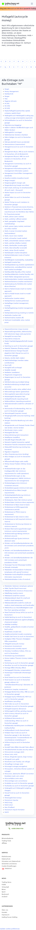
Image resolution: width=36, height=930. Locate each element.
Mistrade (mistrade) (11, 567)
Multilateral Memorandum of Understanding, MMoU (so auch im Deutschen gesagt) (16, 721)
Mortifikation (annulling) (13, 701)
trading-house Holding (9, 917)
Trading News (6, 882)
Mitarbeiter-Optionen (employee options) (19, 586)
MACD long (8, 802)
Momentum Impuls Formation (15, 809)
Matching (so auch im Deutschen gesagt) (19, 346)
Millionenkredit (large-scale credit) (16, 461)
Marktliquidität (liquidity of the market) (18, 272)
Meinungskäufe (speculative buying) (17, 394)
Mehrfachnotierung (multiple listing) (17, 382)
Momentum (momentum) (13, 646)
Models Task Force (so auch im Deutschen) (19, 636)
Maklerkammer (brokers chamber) (16, 135)
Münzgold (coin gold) (12, 759)
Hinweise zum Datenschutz (11, 861)
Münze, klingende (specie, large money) (18, 757)
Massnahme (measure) (12, 338)
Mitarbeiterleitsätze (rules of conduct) (17, 579)
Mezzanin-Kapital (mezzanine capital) (17, 442)
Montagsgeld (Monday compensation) (18, 670)
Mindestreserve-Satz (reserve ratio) (17, 517)
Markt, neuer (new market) (14, 236)
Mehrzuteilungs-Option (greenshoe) (17, 391)
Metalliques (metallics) (12, 437)
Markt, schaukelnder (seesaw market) (17, 240)
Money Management (12, 91)
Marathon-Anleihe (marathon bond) (17, 178)
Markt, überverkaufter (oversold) (16, 248)
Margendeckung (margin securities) (17, 185)
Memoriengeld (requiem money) (16, 413)
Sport (3, 892)
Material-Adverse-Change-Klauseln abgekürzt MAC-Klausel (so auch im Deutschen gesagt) (17, 353)
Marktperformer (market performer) (17, 301)
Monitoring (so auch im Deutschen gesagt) (19, 663)
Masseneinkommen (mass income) (16, 329)
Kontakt (4, 912)
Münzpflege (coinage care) (14, 764)
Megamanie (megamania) (13, 375)
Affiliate (4, 843)
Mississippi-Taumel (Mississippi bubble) (18, 565)
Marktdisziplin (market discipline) (16, 252)
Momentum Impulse (11, 800)
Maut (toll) (8, 365)
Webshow (8, 868)
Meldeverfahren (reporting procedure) (18, 401)
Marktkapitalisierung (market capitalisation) (19, 264)
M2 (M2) (7, 106)
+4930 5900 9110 (17, 828)
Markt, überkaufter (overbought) (16, 245)
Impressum (5, 914)
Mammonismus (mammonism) (15, 144)
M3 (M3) (7, 108)
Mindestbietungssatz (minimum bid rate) (19, 488)
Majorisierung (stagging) (13, 125)
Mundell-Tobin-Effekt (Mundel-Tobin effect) (19, 747)
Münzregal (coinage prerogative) (16, 766)
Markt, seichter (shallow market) (16, 243)
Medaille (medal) (10, 370)
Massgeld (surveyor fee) (13, 336)
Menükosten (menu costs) (13, 430)
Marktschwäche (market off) (14, 317)
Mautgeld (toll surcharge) (13, 367)
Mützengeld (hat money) (13, 797)
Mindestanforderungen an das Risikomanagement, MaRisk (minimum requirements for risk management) (18, 478)
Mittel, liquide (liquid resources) (15, 588)
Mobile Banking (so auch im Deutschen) (18, 617)
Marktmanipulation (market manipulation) (19, 279)
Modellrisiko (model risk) (13, 631)
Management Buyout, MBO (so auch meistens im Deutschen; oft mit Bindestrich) (17, 159)
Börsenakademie (7, 838)
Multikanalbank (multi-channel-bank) (17, 730)
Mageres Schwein (11, 101)
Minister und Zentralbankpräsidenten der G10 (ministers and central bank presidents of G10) (19, 553)
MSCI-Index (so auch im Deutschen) (17, 704)
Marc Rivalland (9, 807)
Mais (6, 98)
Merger (7, 96)
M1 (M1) (7, 103)
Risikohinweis (6, 856)
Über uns (5, 910)
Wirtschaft (5, 887)
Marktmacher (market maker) (14, 298)
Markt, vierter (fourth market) (14, 250)
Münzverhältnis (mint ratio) (14, 778)
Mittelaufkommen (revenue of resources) (18, 591)
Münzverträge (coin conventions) (16, 781)
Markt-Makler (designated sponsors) (17, 277)
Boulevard (5, 894)
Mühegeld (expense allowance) (15, 708)
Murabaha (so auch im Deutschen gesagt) (19, 783)
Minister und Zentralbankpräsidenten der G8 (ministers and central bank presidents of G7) (19, 545)
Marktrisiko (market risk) (13, 315)
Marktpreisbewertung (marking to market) (19, 313)
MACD (7, 812)
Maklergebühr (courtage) (13, 132)
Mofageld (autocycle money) (14, 644)
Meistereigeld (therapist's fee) (15, 396)
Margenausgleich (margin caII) (15, 183)
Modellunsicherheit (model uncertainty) (18, 634)
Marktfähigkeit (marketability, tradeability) (19, 260)
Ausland (4, 896)
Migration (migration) (12, 452)
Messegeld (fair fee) (11, 432)
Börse (4, 889)
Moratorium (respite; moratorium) (16, 689)
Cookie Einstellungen (9, 866)
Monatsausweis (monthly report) (16, 648)
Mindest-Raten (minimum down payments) (19, 502)
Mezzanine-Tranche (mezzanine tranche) (18, 444)
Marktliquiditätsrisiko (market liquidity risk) (19, 274)
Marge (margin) (10, 180)
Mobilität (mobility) (11, 624)
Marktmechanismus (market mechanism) (18, 281)
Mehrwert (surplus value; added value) (18, 389)
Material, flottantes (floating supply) (17, 348)
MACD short (9, 805)
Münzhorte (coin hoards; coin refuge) (17, 761)
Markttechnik (9, 94)
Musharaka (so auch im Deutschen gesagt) (19, 785)
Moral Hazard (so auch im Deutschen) (17, 677)
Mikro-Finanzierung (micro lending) (17, 454)
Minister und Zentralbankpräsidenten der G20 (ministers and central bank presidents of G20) (19, 560)
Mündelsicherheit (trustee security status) (19, 749)
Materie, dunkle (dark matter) (15, 358)
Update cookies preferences (10, 928)
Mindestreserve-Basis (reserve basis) (17, 504)
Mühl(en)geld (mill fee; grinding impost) (18, 711)
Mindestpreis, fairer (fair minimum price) (18, 500)
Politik (4, 884)
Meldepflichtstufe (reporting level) (16, 399)
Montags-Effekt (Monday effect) (15, 667)
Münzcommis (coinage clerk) (14, 752)
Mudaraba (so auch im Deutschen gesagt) (19, 706)
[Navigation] (32, 3)
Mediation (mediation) (12, 372)
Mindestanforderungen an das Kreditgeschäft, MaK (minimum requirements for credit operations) (17, 471)
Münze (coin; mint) (11, 754)
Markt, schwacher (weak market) (16, 238)
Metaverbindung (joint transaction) (16, 435)
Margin (7, 89)
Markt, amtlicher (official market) (16, 219)
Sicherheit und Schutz (9, 863)
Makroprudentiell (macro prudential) (17, 142)
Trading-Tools (6, 841)
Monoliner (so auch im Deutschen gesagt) (19, 665)
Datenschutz (6, 859)
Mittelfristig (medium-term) (14, 593)
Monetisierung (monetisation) (15, 655)
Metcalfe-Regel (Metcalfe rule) (15, 440)
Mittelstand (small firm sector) (15, 595)
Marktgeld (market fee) (12, 262)
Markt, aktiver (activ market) (14, 216)
